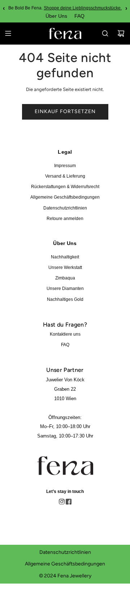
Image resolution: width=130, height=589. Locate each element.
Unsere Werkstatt (65, 267)
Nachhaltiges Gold (65, 299)
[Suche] (105, 33)
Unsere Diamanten (65, 288)
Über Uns (56, 16)
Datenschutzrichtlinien (65, 208)
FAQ (79, 16)
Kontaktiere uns (65, 334)
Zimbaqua (65, 278)
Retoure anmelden (65, 218)
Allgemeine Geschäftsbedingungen (65, 197)
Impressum (65, 165)
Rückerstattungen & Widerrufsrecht (65, 186)
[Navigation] (8, 33)
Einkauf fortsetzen (65, 111)
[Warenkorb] (121, 33)
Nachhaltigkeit (65, 257)
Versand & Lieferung (65, 176)
